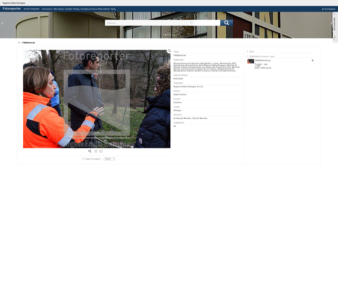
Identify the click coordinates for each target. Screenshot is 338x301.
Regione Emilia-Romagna (14, 2)
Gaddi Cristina (179, 94)
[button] (163, 34)
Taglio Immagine (93, 159)
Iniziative (177, 102)
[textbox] (146, 23)
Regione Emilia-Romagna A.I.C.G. (188, 86)
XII (174, 126)
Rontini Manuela (200, 118)
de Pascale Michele (182, 118)
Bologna (177, 110)
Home (19, 42)
